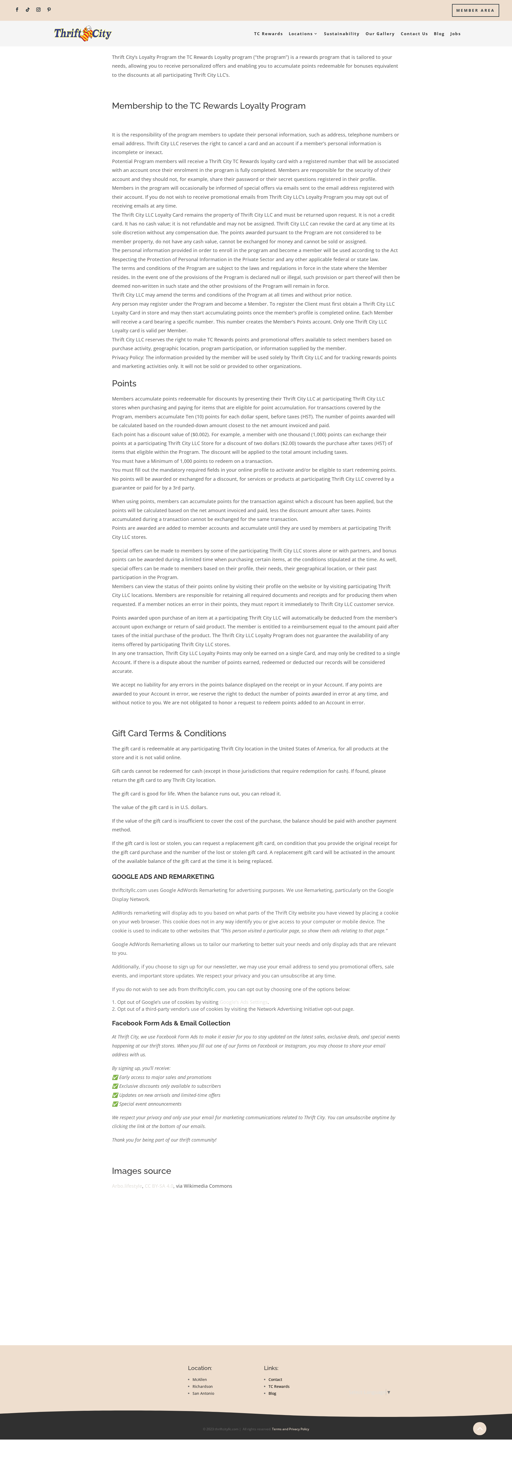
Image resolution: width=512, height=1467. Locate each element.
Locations (301, 33)
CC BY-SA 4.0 (159, 1186)
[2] (479, 1440)
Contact (275, 1379)
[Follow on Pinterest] (49, 9)
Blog (439, 33)
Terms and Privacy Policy (290, 1429)
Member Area (475, 10)
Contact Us (414, 33)
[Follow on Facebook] (17, 9)
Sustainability (342, 33)
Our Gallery (380, 33)
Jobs (455, 33)
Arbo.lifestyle (127, 1186)
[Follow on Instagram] (38, 9)
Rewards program (370, 1368)
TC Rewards (268, 33)
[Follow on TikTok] (27, 9)
